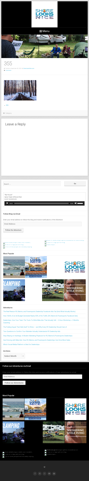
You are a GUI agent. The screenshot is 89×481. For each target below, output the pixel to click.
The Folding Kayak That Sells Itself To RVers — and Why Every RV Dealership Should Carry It (35, 327)
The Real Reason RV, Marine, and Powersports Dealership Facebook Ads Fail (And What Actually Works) (39, 311)
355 (7, 105)
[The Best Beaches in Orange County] (14, 267)
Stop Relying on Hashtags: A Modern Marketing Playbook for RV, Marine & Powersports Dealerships (37, 336)
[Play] (7, 203)
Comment (8, 70)
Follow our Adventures (14, 383)
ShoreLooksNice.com (28, 68)
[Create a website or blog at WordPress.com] (44, 467)
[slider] (80, 203)
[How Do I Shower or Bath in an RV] (75, 290)
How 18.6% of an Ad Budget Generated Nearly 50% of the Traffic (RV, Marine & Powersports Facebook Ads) (40, 316)
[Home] (75, 267)
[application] (44, 203)
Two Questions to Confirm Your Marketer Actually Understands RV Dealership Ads (31, 331)
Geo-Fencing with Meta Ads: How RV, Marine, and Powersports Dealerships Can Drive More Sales (36, 340)
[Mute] (76, 203)
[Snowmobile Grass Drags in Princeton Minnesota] (53, 290)
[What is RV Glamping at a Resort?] (14, 290)
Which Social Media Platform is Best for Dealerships (21, 344)
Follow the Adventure (13, 230)
